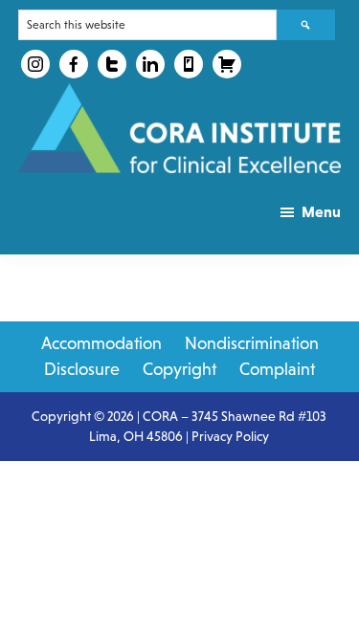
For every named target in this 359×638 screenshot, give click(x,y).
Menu (321, 211)
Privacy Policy (230, 436)
